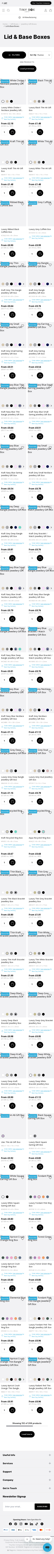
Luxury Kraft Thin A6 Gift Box (12, 169)
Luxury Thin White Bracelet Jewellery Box (41, 961)
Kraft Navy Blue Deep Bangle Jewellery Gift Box (12, 656)
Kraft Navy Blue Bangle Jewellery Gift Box (39, 595)
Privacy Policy (9, 1540)
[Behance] (42, 1524)
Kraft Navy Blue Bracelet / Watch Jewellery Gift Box (40, 656)
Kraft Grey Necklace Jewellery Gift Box (38, 717)
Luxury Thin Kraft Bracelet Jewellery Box (13, 961)
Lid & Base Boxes (12, 26)
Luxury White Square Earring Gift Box (10, 1204)
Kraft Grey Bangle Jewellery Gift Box (37, 291)
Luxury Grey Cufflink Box (40, 229)
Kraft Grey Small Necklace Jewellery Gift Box (40, 474)
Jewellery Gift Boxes (29, 24)
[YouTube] (26, 1524)
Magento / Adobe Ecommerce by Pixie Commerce (28, 1550)
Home (5, 24)
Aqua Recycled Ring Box (39, 837)
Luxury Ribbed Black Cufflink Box (10, 230)
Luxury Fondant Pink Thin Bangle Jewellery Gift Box (40, 1326)
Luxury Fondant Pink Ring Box (40, 1204)
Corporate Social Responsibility (16, 1542)
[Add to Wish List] (22, 82)
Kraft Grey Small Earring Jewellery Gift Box (11, 352)
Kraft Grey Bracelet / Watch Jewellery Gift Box (40, 535)
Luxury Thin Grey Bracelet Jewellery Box (40, 900)
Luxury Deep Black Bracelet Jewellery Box (11, 1021)
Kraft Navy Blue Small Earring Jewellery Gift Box (40, 413)
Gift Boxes (14, 24)
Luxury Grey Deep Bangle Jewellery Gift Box (12, 778)
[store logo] (27, 10)
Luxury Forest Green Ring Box (40, 1265)
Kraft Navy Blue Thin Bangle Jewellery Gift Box (12, 413)
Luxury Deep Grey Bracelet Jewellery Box (41, 1021)
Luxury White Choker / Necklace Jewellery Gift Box (11, 109)
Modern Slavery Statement (39, 1542)
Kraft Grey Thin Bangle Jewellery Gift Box (11, 291)
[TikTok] (36, 1524)
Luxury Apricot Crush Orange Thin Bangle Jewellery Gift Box (10, 1387)
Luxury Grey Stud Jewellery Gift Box (40, 778)
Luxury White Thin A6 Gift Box (40, 169)
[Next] (23, 284)
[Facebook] (10, 1524)
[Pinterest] (15, 1524)
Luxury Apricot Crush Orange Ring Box (10, 1265)
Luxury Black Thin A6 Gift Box (40, 109)
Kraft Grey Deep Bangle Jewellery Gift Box (11, 535)
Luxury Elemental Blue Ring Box (11, 1326)
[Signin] (45, 10)
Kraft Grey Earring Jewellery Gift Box (37, 352)
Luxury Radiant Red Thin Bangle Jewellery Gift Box (40, 1387)
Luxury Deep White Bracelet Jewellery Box (39, 1082)
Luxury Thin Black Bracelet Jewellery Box (13, 900)
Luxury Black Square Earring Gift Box (38, 1143)
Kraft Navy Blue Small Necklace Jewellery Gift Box (11, 596)
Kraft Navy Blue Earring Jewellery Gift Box (11, 474)
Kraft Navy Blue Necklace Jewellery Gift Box (12, 717)
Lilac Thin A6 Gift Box (10, 1142)
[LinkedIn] (31, 1524)
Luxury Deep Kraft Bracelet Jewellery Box (11, 1082)
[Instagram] (21, 1524)
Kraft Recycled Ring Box (12, 837)
